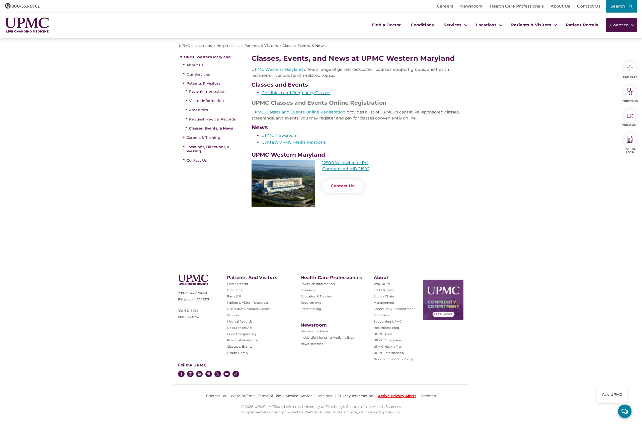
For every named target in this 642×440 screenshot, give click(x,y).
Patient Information (207, 91)
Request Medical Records (212, 119)
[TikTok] (235, 374)
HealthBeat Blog (386, 328)
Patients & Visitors (203, 83)
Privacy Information (355, 396)
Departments (310, 302)
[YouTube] (226, 374)
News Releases (311, 344)
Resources (308, 290)
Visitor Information (206, 100)
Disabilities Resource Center (248, 309)
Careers (445, 6)
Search (617, 6)
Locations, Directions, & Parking (208, 149)
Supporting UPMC (388, 321)
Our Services (198, 74)
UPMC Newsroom (280, 135)
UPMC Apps (383, 334)
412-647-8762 (188, 310)
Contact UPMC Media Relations (294, 142)
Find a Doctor (386, 25)
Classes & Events (240, 346)
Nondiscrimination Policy (393, 359)
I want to (620, 25)
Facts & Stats (383, 290)
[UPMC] (27, 25)
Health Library (238, 353)
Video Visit (630, 125)
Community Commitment (394, 309)
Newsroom (471, 6)
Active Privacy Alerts (397, 396)
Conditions (422, 25)
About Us (560, 6)
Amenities (198, 110)
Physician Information (317, 284)
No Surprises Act (240, 328)
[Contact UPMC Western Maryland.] (283, 183)
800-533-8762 (25, 6)
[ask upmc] (624, 411)
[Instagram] (190, 374)
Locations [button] (487, 25)
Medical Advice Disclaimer (309, 396)
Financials (381, 315)
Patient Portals (582, 25)
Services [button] (453, 25)
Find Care (630, 77)
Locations (234, 290)
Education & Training (316, 296)
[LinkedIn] (199, 374)
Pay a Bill (234, 296)
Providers (630, 101)
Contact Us (588, 6)
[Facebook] (181, 374)
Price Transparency (242, 334)
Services (233, 315)
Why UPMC (382, 284)
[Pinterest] (208, 374)
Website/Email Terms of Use (256, 396)
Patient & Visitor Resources (248, 302)
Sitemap (428, 396)
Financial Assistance (242, 340)
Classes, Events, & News (211, 128)
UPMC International (389, 353)
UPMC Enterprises (388, 340)
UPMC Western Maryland (207, 57)
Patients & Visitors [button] (531, 25)
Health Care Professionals (517, 6)
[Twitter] (217, 374)
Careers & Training (203, 137)
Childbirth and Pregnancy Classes (296, 92)
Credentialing (310, 309)
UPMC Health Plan (388, 346)
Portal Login (630, 150)
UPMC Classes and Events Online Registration (299, 112)
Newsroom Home (314, 331)
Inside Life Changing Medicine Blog (327, 337)
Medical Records (239, 321)
